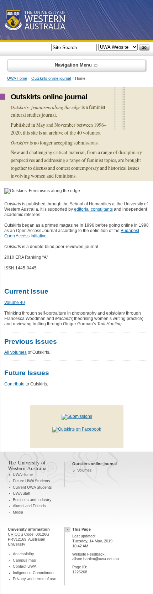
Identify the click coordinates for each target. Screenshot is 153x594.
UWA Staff (21, 493)
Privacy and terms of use (34, 579)
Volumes (84, 470)
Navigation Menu (74, 65)
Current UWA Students (32, 487)
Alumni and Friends (29, 506)
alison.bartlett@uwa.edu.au (95, 559)
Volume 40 (14, 302)
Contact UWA (24, 566)
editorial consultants (93, 209)
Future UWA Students (31, 481)
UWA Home (17, 78)
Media (18, 512)
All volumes (15, 352)
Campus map (24, 560)
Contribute (14, 384)
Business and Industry (32, 500)
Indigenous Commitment (33, 573)
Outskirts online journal (51, 78)
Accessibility (23, 554)
